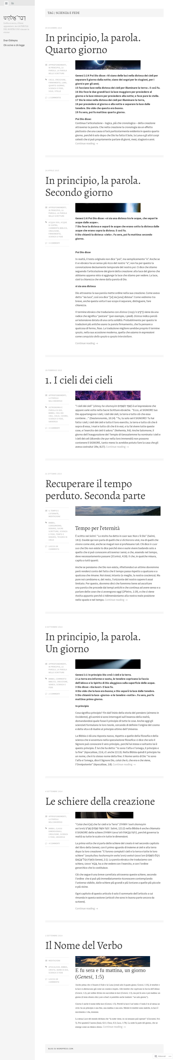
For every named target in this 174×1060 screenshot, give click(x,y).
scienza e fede (56, 88)
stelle (58, 91)
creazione (60, 79)
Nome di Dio (62, 970)
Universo (53, 421)
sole (51, 91)
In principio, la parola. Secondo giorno (93, 186)
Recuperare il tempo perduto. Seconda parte (95, 489)
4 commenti (54, 843)
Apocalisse (54, 967)
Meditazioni (54, 516)
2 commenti (54, 693)
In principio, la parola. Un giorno (93, 642)
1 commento (55, 97)
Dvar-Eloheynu (11, 40)
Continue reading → (86, 143)
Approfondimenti (57, 65)
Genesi (52, 684)
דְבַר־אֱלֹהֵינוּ (15, 17)
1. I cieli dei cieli (79, 380)
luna (64, 82)
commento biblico (58, 228)
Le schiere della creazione (100, 801)
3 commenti (54, 243)
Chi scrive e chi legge (14, 45)
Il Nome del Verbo (83, 945)
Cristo (52, 970)
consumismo (55, 525)
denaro (52, 528)
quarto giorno (56, 85)
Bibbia (52, 413)
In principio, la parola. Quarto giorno (93, 43)
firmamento (55, 82)
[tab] (6, 3)
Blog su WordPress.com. (61, 1048)
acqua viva (54, 222)
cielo (51, 79)
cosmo (64, 416)
